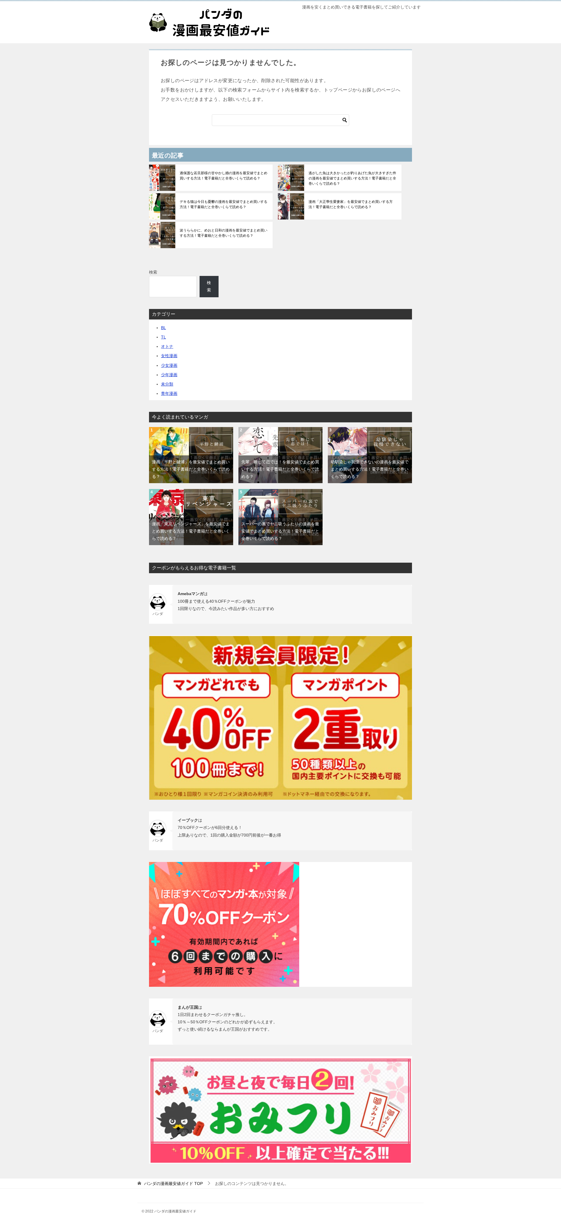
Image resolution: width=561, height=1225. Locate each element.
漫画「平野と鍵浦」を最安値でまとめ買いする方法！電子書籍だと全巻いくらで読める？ (191, 469)
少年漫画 (169, 374)
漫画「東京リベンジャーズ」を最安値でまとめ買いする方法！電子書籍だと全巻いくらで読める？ (191, 531)
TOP (173, 1183)
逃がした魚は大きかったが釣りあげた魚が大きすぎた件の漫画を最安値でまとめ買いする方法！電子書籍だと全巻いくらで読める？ (352, 178)
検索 (153, 272)
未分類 (167, 384)
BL (163, 327)
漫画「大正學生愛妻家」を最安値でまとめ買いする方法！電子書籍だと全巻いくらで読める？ (351, 204)
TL (163, 337)
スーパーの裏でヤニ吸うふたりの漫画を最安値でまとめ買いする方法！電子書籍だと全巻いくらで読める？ (280, 531)
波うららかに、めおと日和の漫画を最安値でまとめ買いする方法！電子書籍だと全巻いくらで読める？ (223, 233)
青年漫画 (169, 393)
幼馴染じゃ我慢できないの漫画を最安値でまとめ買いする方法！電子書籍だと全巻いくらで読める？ (369, 469)
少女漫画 (169, 365)
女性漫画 (169, 355)
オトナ (167, 346)
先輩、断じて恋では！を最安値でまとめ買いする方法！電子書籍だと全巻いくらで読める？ (280, 469)
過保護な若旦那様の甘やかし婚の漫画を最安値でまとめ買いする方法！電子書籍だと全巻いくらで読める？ (223, 175)
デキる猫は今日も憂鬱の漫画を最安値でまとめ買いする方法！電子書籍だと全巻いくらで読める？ (223, 204)
